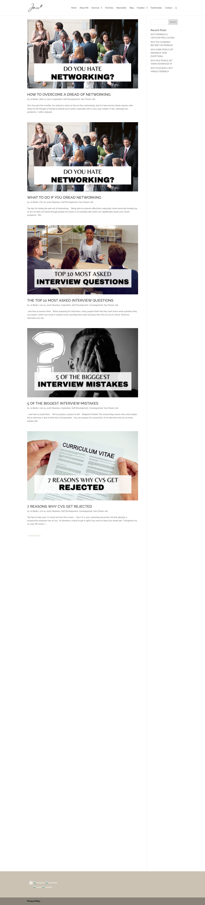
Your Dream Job (88, 99)
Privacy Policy (33, 901)
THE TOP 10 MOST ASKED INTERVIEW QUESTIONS (70, 300)
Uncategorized (96, 305)
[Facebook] (51, 882)
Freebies (141, 8)
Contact (168, 8)
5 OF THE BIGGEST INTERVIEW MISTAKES (62, 403)
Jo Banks (34, 99)
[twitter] (37, 887)
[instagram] (40, 882)
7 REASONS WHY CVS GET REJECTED (59, 506)
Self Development (71, 99)
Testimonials (156, 8)
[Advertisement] (164, 119)
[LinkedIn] (31, 882)
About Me (84, 8)
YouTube (109, 8)
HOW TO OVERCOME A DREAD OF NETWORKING (69, 94)
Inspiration (57, 99)
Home (74, 8)
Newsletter (121, 8)
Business (56, 202)
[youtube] (47, 887)
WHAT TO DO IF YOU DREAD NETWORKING (64, 197)
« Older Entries (34, 536)
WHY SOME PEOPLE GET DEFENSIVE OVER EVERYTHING (162, 52)
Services (95, 8)
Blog (132, 8)
